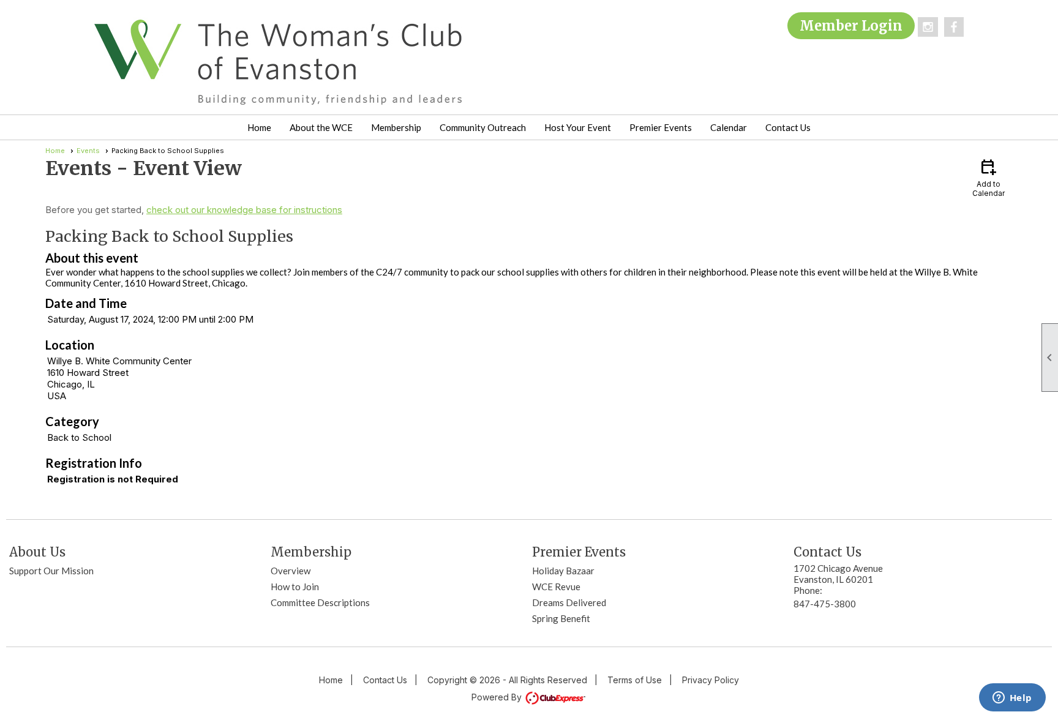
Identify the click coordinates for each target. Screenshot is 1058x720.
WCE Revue (556, 586)
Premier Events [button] (660, 127)
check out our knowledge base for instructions (244, 210)
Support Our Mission (51, 570)
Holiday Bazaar (563, 570)
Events (88, 150)
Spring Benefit (561, 618)
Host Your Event (577, 127)
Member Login (851, 25)
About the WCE (321, 127)
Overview (290, 570)
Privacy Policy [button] (710, 680)
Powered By (497, 697)
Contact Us (788, 127)
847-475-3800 (825, 603)
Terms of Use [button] (634, 680)
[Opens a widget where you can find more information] (1012, 698)
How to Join (295, 586)
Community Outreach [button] (483, 127)
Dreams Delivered (569, 602)
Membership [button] (396, 127)
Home (259, 127)
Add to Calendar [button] (988, 177)
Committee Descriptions (320, 602)
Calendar (728, 127)
